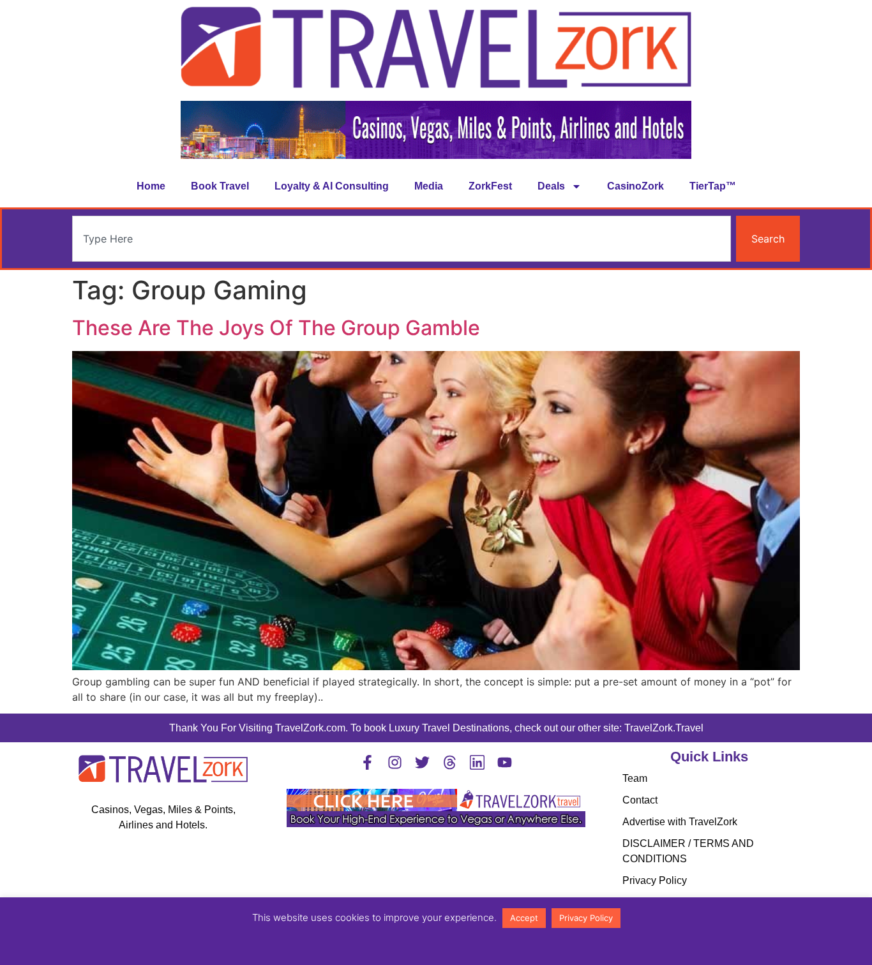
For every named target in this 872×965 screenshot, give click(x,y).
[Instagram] (394, 762)
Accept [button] (524, 918)
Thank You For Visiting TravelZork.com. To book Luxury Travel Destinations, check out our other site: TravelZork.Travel (436, 727)
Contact (640, 800)
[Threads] (449, 762)
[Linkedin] (477, 762)
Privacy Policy (654, 880)
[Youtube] (504, 762)
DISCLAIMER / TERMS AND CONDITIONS (688, 851)
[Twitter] (422, 762)
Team (634, 778)
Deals (551, 186)
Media (428, 186)
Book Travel (220, 186)
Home (151, 186)
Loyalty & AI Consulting (331, 186)
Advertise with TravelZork (679, 821)
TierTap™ (712, 186)
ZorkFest (490, 186)
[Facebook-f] (367, 762)
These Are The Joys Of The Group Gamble (276, 327)
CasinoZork (635, 186)
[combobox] (401, 239)
